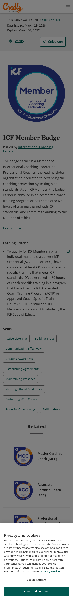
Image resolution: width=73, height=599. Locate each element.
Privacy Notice (50, 571)
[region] (36, 561)
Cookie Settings (36, 580)
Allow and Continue (36, 591)
